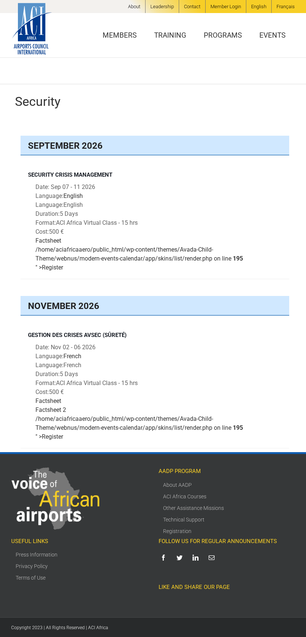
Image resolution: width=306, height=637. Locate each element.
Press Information (36, 555)
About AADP (177, 485)
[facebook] (164, 558)
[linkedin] (197, 558)
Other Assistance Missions (193, 508)
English (73, 195)
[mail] (213, 558)
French (72, 356)
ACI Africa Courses (184, 496)
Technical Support (183, 520)
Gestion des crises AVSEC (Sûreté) (77, 335)
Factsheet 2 (50, 409)
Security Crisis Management (70, 174)
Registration (177, 531)
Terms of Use (31, 578)
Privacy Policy (32, 566)
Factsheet (48, 240)
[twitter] (181, 558)
